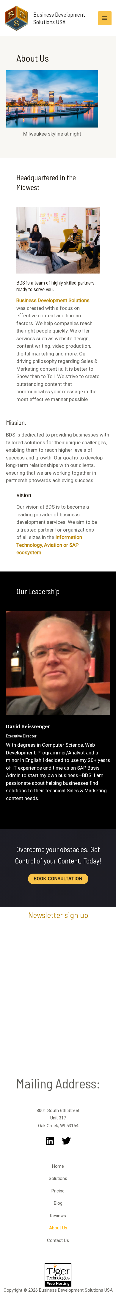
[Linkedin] (50, 1140)
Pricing (58, 1191)
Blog (58, 1203)
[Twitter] (66, 1140)
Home (58, 1166)
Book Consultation (58, 878)
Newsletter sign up (58, 915)
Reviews (58, 1215)
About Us (58, 1228)
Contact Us (58, 1240)
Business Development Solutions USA (59, 18)
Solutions (58, 1178)
